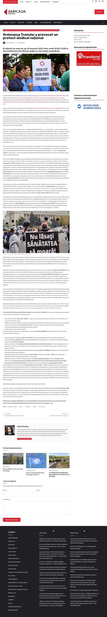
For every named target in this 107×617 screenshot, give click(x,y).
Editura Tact (11, 541)
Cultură (29, 22)
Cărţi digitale (55, 1)
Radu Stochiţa (39, 30)
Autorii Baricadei (45, 22)
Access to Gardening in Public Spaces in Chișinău (83, 575)
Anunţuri (6, 30)
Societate (21, 22)
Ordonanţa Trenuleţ (12, 406)
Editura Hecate (12, 551)
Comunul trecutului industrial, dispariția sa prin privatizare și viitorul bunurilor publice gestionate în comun (52, 595)
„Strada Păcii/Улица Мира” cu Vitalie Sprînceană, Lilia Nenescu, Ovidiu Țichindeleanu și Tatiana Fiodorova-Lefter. (84, 595)
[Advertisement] (60, 11)
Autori (21, 1)
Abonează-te (77, 39)
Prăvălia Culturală (13, 565)
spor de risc (42, 406)
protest (21, 406)
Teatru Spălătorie (13, 579)
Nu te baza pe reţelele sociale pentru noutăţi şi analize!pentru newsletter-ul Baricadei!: (82, 38)
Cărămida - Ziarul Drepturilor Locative (18, 572)
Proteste (30, 30)
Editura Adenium (12, 548)
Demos (10, 603)
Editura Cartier (12, 555)
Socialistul (11, 599)
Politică (12, 22)
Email (38, 490)
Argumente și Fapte (13, 558)
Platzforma (74, 533)
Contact (36, 1)
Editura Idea (11, 544)
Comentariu (6, 499)
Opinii (5, 22)
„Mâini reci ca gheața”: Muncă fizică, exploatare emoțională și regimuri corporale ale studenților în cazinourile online (52, 603)
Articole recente (15, 30)
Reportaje (48, 30)
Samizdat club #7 (75, 590)
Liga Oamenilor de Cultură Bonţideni (17, 582)
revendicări (27, 406)
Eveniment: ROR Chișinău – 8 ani (78, 546)
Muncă (24, 30)
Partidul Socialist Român (14, 606)
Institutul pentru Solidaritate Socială (17, 589)
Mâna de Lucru (12, 593)
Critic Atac (43, 533)
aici (51, 403)
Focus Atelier (11, 575)
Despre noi (28, 1)
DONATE (99, 12)
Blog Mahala (11, 596)
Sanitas (34, 406)
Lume (36, 22)
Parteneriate (58, 22)
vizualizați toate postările (24, 438)
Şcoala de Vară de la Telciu (15, 586)
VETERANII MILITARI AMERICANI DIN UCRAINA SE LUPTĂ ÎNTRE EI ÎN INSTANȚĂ (59, 474)
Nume (5, 490)
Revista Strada (12, 569)
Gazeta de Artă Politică (14, 562)
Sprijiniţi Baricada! (45, 1)
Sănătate (55, 30)
